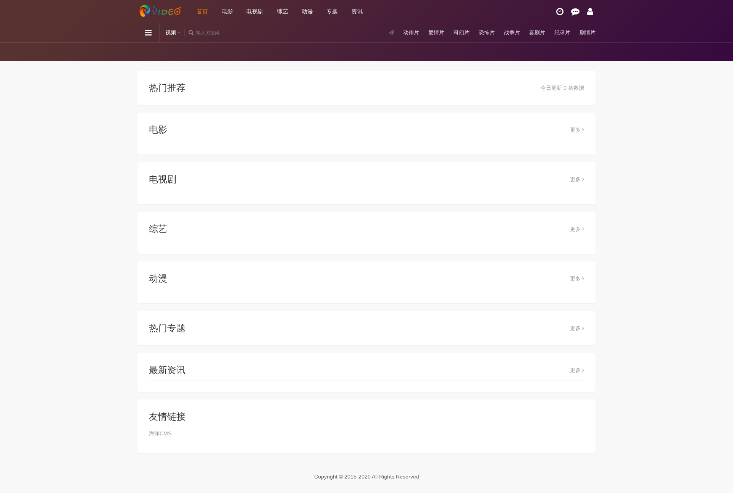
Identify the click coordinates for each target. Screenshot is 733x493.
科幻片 (462, 32)
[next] (587, 51)
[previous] (146, 51)
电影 (227, 11)
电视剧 (254, 11)
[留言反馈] (575, 11)
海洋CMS (160, 433)
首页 (202, 11)
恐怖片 (487, 32)
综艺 (282, 11)
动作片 (411, 32)
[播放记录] (559, 11)
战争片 (512, 32)
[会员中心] (590, 11)
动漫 (307, 11)
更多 (576, 130)
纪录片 (562, 32)
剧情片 (588, 32)
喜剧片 (537, 32)
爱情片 (436, 32)
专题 (332, 11)
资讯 (357, 11)
